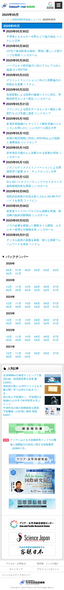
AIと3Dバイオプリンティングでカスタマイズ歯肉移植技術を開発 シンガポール (34, 184)
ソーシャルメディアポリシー (16, 574)
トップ (5, 19)
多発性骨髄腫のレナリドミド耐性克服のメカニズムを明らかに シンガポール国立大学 (33, 126)
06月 (28, 270)
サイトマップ (16, 569)
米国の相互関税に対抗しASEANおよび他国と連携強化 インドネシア (33, 140)
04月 (46, 270)
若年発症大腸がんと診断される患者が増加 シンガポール (34, 155)
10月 (28, 287)
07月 (18, 270)
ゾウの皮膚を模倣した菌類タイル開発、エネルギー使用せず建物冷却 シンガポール (33, 227)
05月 (37, 270)
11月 (18, 287)
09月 (37, 287)
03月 (56, 270)
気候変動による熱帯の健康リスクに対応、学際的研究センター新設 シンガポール (33, 96)
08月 (9, 270)
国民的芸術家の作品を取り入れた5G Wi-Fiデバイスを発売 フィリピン (33, 198)
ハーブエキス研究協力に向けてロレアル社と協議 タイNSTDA (33, 67)
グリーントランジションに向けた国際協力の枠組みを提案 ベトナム (33, 82)
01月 (18, 273)
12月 (9, 287)
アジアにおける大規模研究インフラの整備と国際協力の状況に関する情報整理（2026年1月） (33, 444)
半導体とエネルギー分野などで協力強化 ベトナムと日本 (34, 38)
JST (32, 582)
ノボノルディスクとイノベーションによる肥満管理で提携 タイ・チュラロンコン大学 (33, 169)
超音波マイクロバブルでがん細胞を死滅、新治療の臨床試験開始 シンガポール (33, 213)
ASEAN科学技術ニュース (26, 19)
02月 (9, 273)
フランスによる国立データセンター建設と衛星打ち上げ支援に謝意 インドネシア (33, 111)
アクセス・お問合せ (16, 563)
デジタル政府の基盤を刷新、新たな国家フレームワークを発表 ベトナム (33, 242)
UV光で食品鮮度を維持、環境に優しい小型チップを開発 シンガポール (34, 53)
